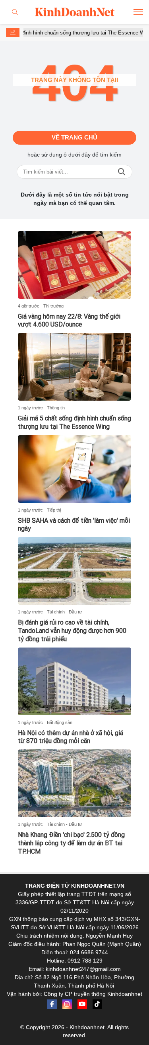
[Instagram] (67, 1004)
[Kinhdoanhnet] (74, 12)
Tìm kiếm (122, 172)
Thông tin (56, 407)
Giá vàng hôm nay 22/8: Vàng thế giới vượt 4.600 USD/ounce (69, 321)
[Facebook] (52, 1004)
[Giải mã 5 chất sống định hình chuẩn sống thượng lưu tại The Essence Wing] (74, 367)
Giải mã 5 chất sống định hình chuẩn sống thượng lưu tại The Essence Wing (74, 422)
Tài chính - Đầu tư (64, 611)
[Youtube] (82, 1004)
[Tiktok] (97, 1004)
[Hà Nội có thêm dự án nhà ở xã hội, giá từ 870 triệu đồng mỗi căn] (74, 681)
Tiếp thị (54, 510)
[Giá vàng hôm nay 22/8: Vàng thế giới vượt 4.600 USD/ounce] (74, 265)
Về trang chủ (74, 137)
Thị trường (53, 306)
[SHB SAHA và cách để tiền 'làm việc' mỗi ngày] (74, 469)
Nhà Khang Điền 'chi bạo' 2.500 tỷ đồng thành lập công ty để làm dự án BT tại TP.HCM (71, 843)
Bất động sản (59, 722)
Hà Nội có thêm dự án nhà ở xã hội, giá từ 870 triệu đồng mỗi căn (70, 737)
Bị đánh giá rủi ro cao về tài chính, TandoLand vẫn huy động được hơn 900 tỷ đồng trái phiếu (72, 631)
